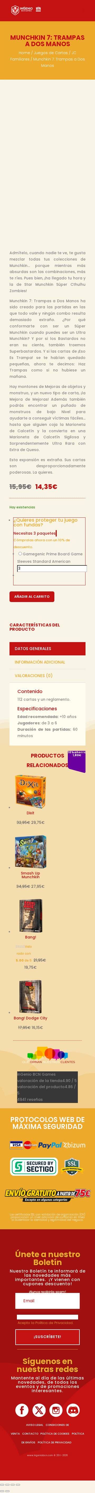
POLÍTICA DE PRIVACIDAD (54, 1442)
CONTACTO (30, 1434)
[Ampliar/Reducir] (2, 1485)
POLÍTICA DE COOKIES (54, 1434)
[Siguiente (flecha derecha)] (7, 1491)
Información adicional (40, 662)
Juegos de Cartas (51, 52)
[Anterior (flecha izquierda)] (2, 1491)
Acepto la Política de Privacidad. (46, 1322)
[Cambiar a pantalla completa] (7, 1485)
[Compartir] (13, 1485)
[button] (49, 524)
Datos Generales (33, 648)
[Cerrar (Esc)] (18, 1485)
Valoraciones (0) (34, 675)
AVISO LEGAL (34, 1425)
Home (24, 52)
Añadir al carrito (32, 596)
